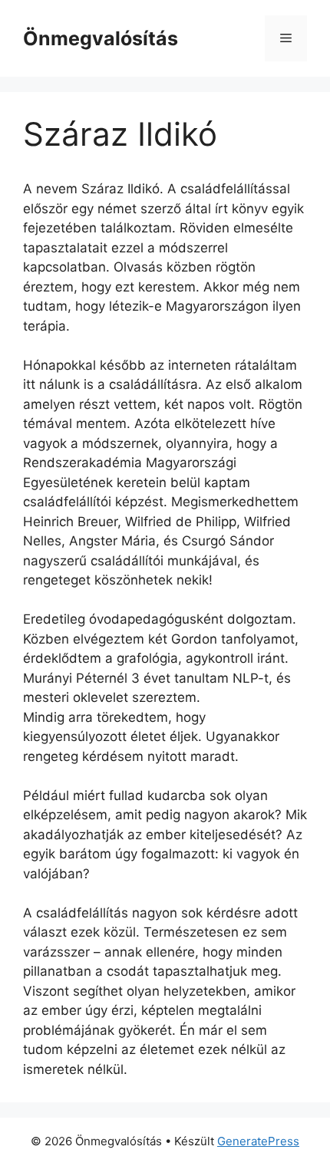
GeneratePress (258, 1141)
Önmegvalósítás (100, 38)
